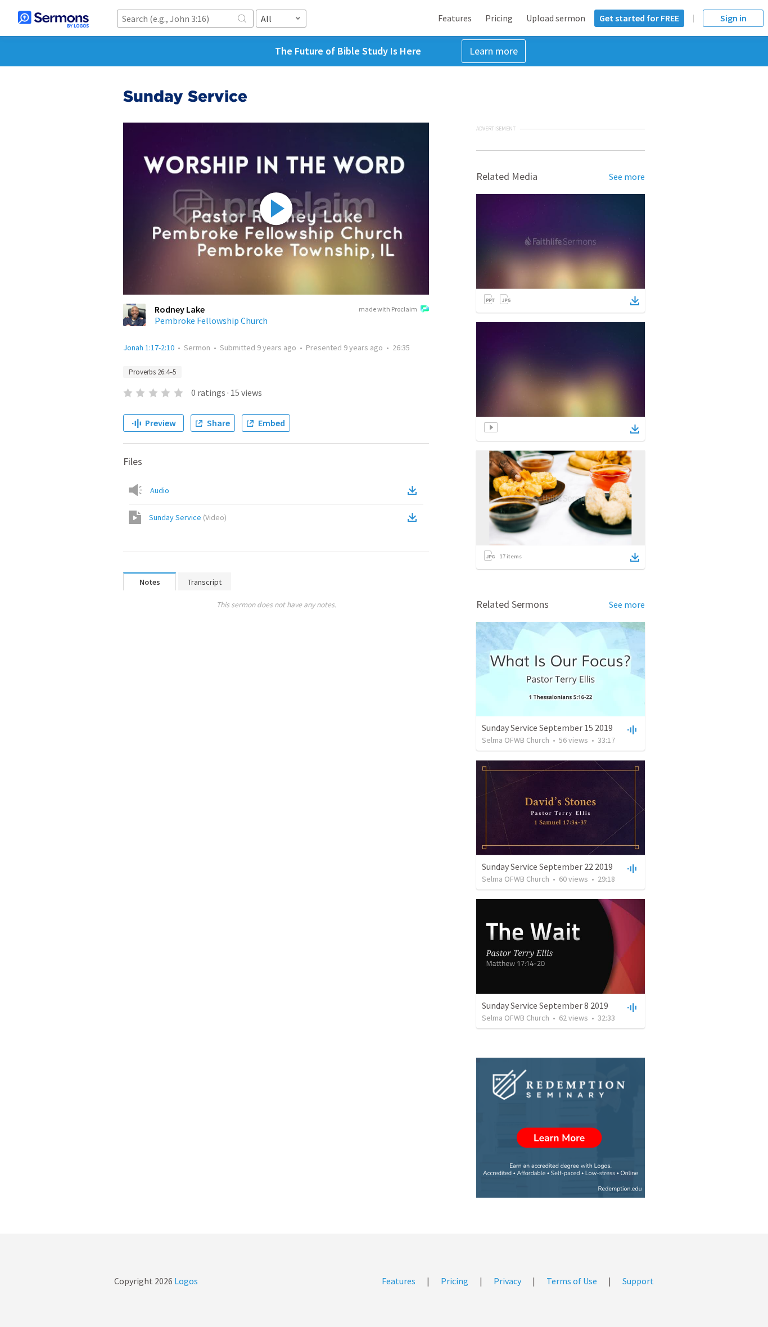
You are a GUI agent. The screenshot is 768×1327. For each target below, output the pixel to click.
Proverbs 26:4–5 (152, 372)
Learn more (493, 50)
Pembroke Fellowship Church (211, 320)
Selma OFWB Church (515, 740)
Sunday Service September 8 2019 (545, 1005)
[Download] (634, 301)
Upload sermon (555, 18)
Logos (185, 1281)
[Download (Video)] (414, 517)
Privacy (507, 1281)
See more (627, 176)
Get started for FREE (639, 18)
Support (638, 1281)
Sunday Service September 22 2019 (547, 866)
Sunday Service (188, 517)
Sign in (733, 18)
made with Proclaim (388, 309)
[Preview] (630, 729)
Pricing (499, 18)
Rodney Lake (180, 309)
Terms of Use (571, 1281)
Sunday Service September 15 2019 (547, 727)
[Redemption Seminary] (560, 1128)
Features (455, 18)
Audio (159, 490)
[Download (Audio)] (414, 490)
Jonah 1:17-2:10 (148, 347)
